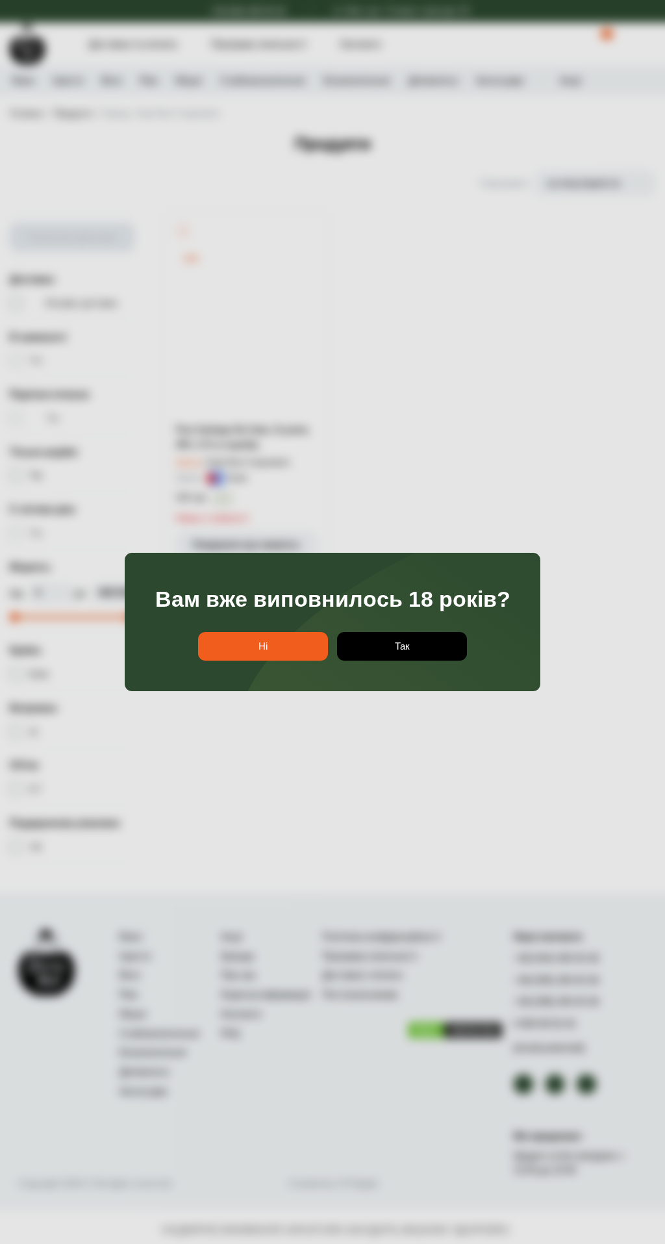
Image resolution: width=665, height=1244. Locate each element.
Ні (263, 646)
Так (402, 646)
